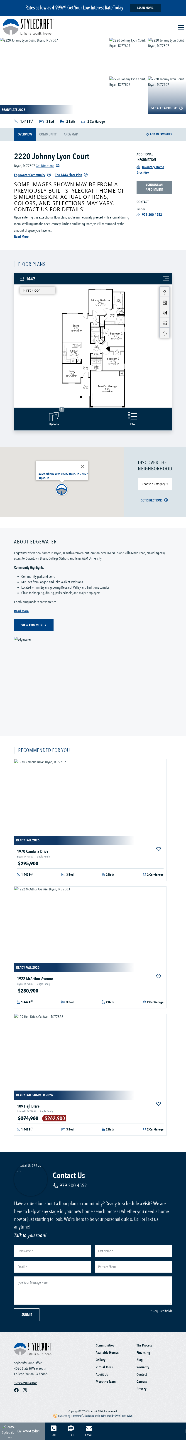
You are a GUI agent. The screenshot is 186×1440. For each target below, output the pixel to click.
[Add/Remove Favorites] (159, 849)
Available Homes (107, 1352)
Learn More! (145, 8)
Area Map (71, 134)
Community (47, 134)
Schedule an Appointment (154, 187)
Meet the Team (106, 1381)
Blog (140, 1359)
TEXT (71, 1435)
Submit (27, 1314)
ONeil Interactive (123, 1416)
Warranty (143, 1367)
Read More (21, 236)
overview (25, 134)
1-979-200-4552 (25, 1383)
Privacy (142, 1388)
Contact (142, 1374)
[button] (62, 490)
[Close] (82, 466)
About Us (102, 1374)
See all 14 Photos (164, 108)
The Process (144, 1345)
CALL (54, 1435)
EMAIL (89, 1435)
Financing (143, 1352)
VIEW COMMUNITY (33, 625)
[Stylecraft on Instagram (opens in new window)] (27, 1390)
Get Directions (151, 500)
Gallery (100, 1359)
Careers (142, 1381)
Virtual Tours (104, 1367)
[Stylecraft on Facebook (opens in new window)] (18, 1390)
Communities (105, 1345)
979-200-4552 (73, 1185)
